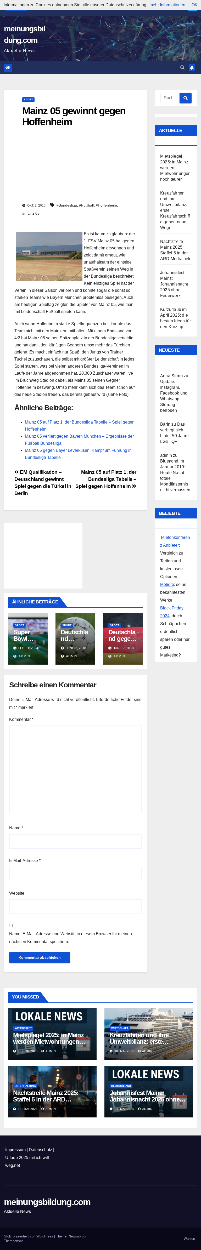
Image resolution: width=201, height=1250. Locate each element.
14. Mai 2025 (124, 1108)
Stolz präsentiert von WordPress (29, 1236)
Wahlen (189, 1239)
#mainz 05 (31, 213)
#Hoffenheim (106, 205)
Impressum (15, 1150)
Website (16, 893)
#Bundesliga (67, 205)
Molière (167, 584)
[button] (182, 67)
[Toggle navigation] (96, 67)
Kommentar (21, 719)
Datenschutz (40, 1150)
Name (16, 828)
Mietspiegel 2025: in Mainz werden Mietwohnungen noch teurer (48, 1041)
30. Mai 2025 (124, 1051)
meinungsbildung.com (47, 1202)
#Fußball (86, 205)
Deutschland (121, 1086)
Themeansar (13, 1241)
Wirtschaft (23, 1028)
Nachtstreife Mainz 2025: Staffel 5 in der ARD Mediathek (45, 1099)
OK (195, 5)
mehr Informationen (167, 5)
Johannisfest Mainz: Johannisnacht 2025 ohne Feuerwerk (174, 284)
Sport (28, 99)
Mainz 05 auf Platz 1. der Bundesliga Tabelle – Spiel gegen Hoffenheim (105, 479)
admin (24, 656)
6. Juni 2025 (28, 1051)
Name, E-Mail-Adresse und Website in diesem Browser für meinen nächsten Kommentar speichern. (70, 938)
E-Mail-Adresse (25, 860)
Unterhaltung (25, 1086)
